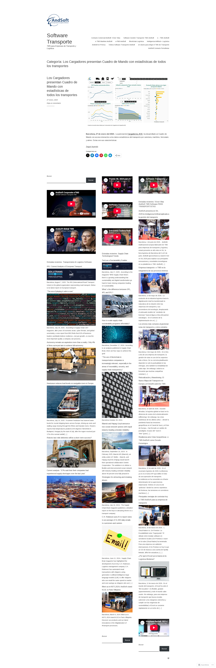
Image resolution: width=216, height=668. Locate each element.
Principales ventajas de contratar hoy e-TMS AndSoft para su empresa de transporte (153, 500)
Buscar (49, 176)
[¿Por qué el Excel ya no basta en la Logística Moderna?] (154, 580)
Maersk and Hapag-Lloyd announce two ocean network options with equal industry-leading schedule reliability (117, 427)
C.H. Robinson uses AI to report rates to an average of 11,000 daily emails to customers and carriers (117, 520)
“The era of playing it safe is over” (60, 291)
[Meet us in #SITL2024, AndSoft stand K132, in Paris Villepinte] (117, 612)
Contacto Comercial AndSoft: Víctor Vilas (105, 38)
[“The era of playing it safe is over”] (71, 325)
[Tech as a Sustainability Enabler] (117, 269)
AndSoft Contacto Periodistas (158, 48)
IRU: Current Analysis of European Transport (64, 266)
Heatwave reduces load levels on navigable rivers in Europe (70, 383)
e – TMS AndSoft (163, 38)
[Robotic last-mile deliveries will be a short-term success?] (71, 467)
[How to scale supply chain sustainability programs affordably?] (117, 342)
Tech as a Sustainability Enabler (114, 260)
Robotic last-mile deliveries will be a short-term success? (69, 438)
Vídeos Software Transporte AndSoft (122, 45)
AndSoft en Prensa (98, 45)
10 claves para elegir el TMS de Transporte (153, 45)
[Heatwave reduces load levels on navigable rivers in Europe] (71, 418)
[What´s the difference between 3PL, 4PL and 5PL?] (117, 317)
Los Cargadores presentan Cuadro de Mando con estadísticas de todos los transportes (62, 86)
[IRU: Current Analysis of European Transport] (71, 280)
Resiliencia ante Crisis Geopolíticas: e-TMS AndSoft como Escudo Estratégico (154, 440)
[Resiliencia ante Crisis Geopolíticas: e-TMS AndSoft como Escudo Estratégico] (154, 465)
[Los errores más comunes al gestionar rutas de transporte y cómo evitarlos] (154, 349)
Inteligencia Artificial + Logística (158, 41)
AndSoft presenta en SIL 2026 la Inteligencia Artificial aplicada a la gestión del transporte (154, 214)
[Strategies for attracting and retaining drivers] (117, 502)
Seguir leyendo (92, 147)
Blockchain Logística (136, 41)
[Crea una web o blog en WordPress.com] (168, 658)
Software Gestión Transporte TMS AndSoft (139, 38)
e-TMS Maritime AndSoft (103, 41)
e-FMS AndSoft (120, 41)
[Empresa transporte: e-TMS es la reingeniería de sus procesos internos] (154, 293)
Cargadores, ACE (135, 134)
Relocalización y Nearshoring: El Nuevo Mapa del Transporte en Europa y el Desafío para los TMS (152, 381)
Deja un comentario (54, 103)
